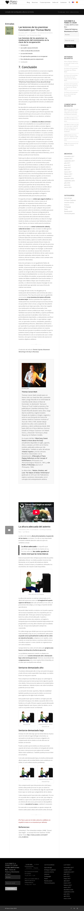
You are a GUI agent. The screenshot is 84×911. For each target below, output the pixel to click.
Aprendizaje (68, 198)
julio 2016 (67, 183)
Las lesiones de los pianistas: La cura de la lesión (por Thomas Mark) (71, 94)
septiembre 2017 (69, 161)
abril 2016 (67, 185)
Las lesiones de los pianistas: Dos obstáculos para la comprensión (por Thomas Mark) (71, 77)
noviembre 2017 (69, 156)
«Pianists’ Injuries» (28, 452)
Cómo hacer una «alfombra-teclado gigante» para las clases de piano (71, 137)
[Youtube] (77, 908)
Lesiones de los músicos (46, 33)
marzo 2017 (67, 172)
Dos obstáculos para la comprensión (32, 59)
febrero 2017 (68, 174)
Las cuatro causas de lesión (29, 48)
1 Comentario (32, 33)
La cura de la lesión (27, 53)
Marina (27, 532)
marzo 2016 (67, 187)
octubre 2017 (68, 158)
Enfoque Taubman (46, 529)
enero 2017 (67, 176)
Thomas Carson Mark (35, 35)
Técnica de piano (69, 213)
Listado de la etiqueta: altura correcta (19, 12)
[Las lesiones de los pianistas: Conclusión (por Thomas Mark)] (9, 30)
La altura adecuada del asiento (34, 526)
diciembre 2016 (69, 178)
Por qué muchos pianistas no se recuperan (34, 56)
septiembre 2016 (69, 181)
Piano (20, 532)
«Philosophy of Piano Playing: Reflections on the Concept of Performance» (34, 458)
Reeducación (22, 35)
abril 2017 (67, 169)
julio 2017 (67, 163)
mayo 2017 (67, 167)
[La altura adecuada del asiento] (9, 530)
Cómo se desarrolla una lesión (30, 51)
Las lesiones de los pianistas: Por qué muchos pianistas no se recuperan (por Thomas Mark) (71, 86)
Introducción (24, 45)
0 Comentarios (34, 529)
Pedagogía (67, 207)
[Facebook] (71, 908)
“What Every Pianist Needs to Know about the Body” (35, 82)
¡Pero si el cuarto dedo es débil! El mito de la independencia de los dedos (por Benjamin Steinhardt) (71, 111)
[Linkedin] (74, 908)
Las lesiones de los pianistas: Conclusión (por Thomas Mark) (35, 28)
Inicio (67, 12)
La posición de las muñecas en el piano (71, 119)
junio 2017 (67, 165)
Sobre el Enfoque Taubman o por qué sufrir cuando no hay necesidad (71, 63)
